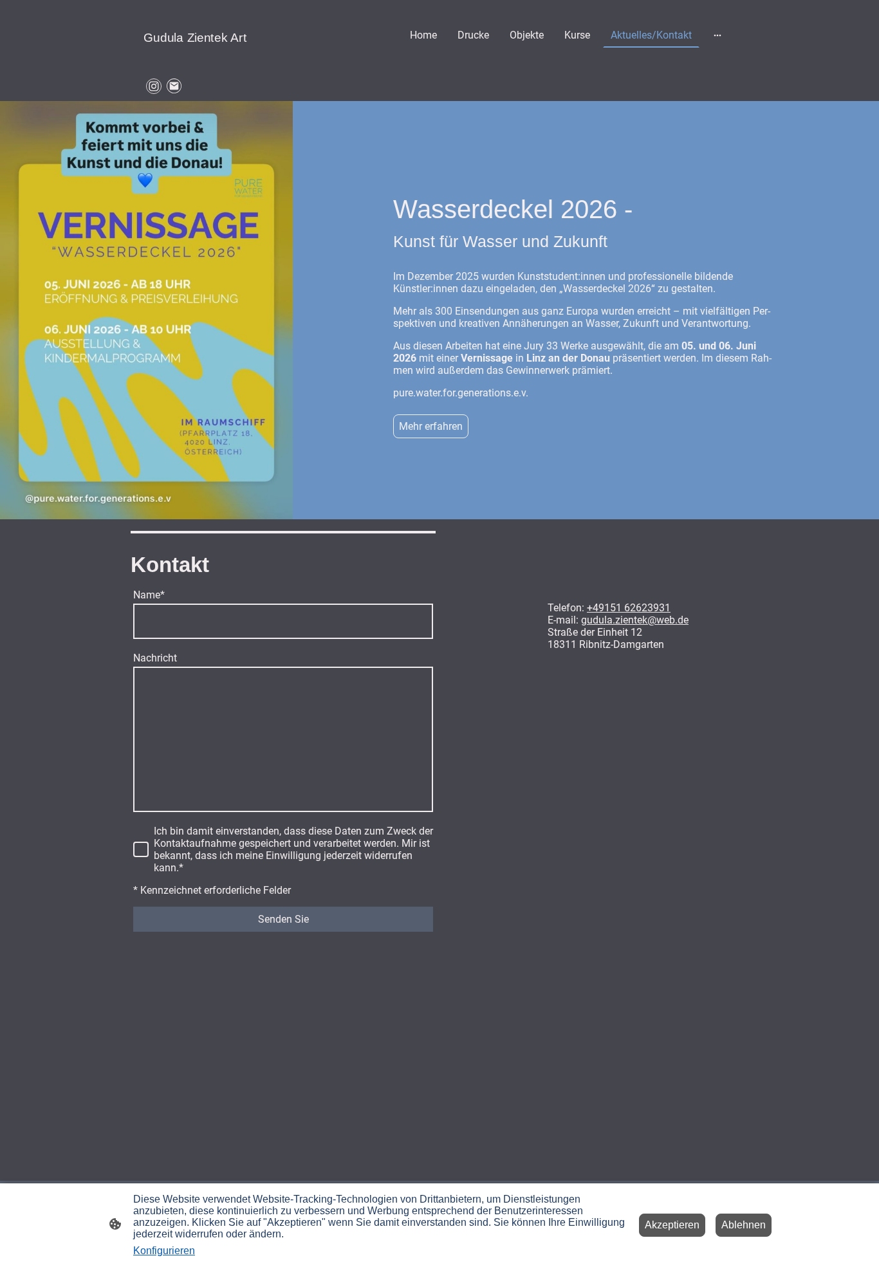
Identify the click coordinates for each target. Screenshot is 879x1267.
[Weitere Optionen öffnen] (717, 35)
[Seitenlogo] (240, 59)
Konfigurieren (164, 1250)
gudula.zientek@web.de (635, 620)
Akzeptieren (672, 1224)
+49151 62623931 (629, 608)
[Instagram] (154, 86)
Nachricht (155, 658)
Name (149, 595)
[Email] (174, 86)
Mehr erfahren (431, 426)
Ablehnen (743, 1224)
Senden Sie (283, 919)
